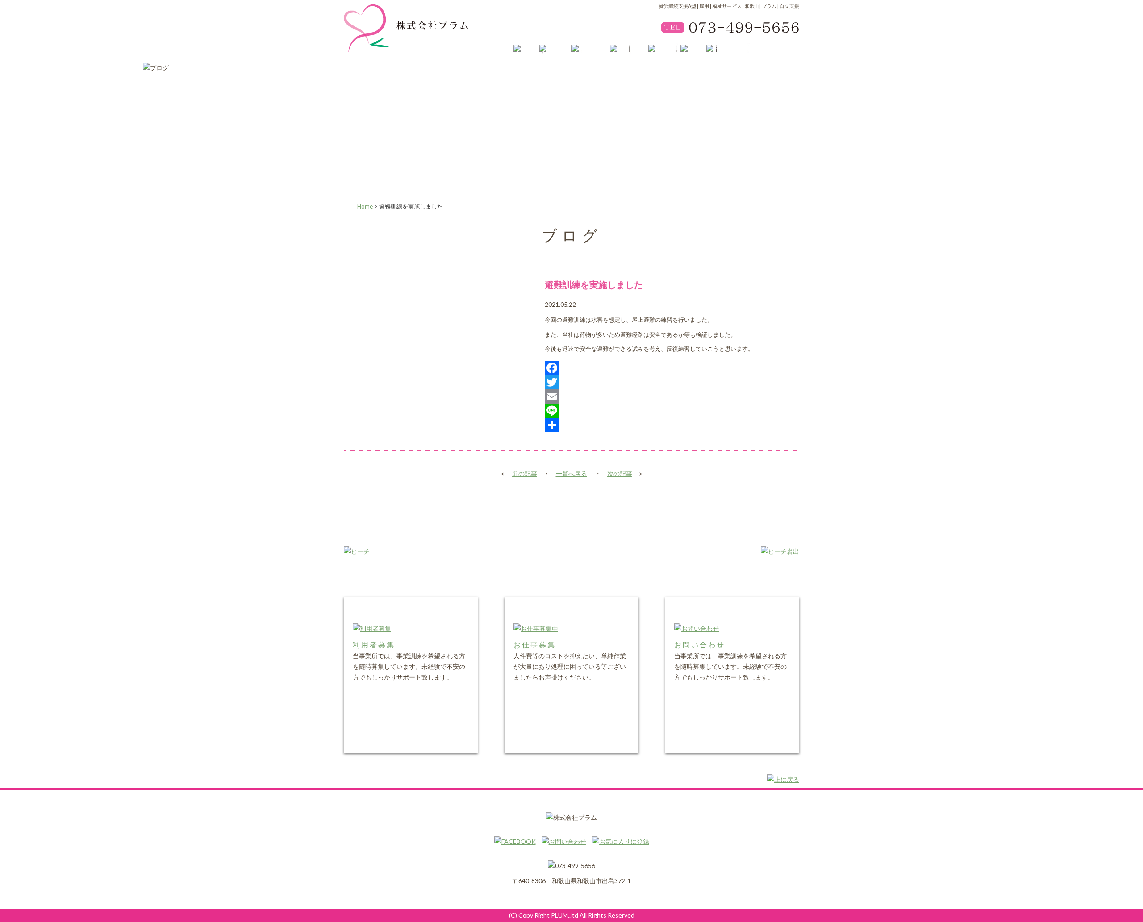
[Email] (672, 396)
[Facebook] (672, 368)
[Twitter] (672, 382)
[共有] (672, 425)
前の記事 (524, 473)
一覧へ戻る (571, 473)
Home (365, 206)
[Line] (672, 411)
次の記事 (619, 473)
